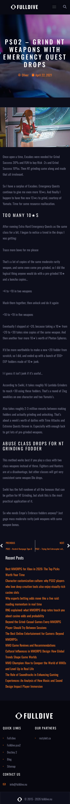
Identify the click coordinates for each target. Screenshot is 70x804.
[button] (54, 6)
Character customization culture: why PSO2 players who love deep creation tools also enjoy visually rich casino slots (35, 586)
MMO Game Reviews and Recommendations (30, 645)
